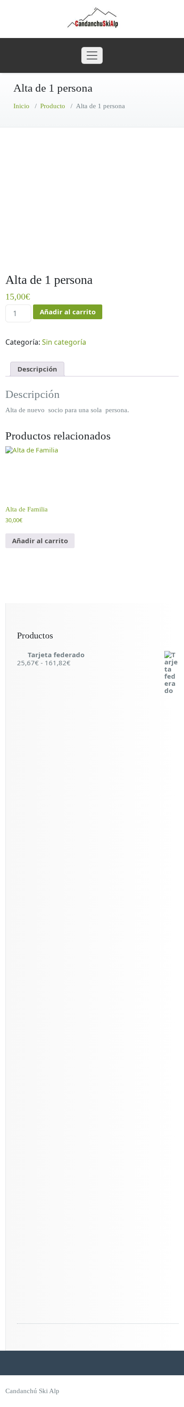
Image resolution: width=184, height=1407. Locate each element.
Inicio (21, 106)
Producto (52, 106)
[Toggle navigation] (92, 55)
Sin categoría (64, 342)
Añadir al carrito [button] (40, 540)
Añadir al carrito (68, 311)
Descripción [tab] (37, 368)
